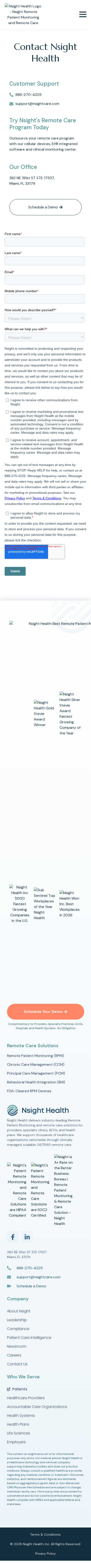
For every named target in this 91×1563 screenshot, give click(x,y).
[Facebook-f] (13, 1237)
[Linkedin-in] (27, 1237)
